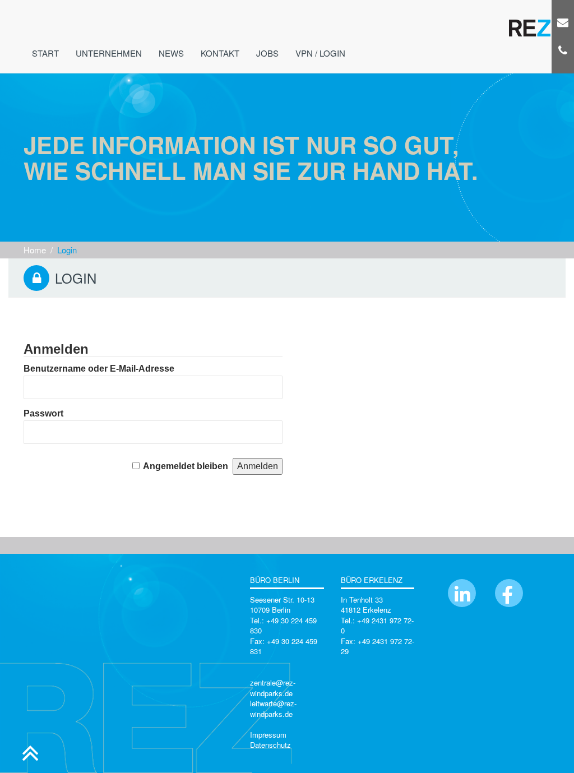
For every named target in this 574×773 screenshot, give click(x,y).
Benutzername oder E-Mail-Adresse (99, 368)
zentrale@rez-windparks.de (272, 687)
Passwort (43, 413)
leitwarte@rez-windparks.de (273, 708)
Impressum (268, 734)
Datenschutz (270, 744)
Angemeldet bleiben (185, 466)
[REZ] (529, 19)
